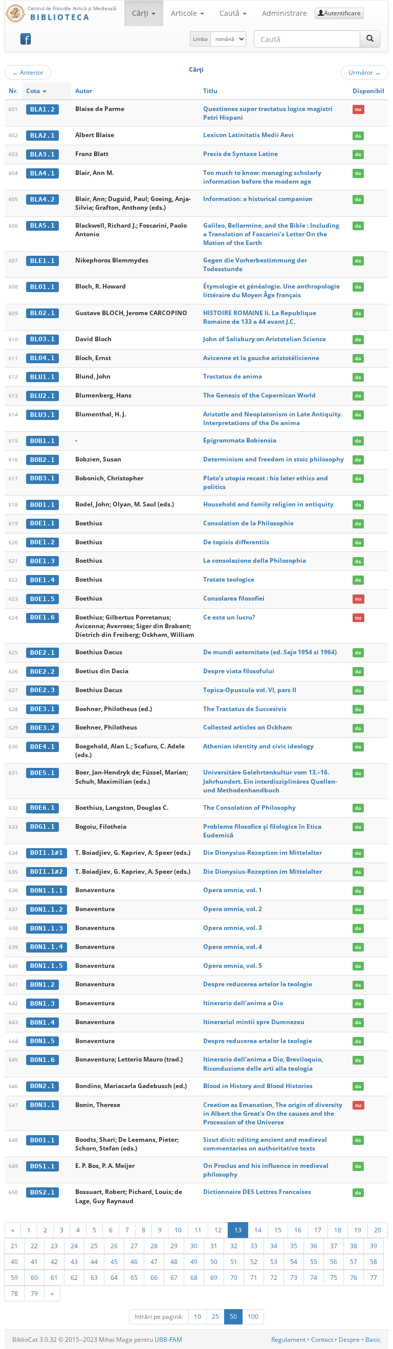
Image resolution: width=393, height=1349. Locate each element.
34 (273, 1246)
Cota (33, 90)
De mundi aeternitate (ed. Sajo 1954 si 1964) (270, 652)
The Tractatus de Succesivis (245, 708)
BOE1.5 (42, 599)
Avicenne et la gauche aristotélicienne (261, 357)
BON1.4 (42, 1022)
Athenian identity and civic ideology (258, 746)
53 (273, 1261)
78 (14, 1293)
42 (54, 1261)
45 (114, 1261)
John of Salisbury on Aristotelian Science (264, 339)
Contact (322, 1339)
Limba (200, 38)
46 (134, 1261)
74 (313, 1277)
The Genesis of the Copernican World (259, 395)
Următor (364, 72)
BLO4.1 (42, 358)
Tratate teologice (228, 579)
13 (238, 1230)
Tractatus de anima (232, 376)
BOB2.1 (42, 459)
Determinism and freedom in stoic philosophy (273, 459)
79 (34, 1293)
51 (233, 1261)
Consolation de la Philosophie (248, 523)
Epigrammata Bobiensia (239, 440)
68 (194, 1277)
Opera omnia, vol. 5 (232, 965)
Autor (83, 90)
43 (74, 1261)
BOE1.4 (42, 580)
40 (14, 1261)
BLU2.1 (42, 396)
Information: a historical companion (258, 198)
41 (34, 1261)
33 (253, 1246)
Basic (373, 1339)
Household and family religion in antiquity (268, 504)
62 (74, 1277)
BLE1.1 (42, 260)
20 (377, 1230)
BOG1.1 (42, 826)
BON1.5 (42, 1041)
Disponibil (368, 90)
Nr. (13, 90)
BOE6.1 (42, 807)
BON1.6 (42, 1060)
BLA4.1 (42, 173)
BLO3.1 (42, 339)
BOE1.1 (42, 523)
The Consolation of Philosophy (249, 807)
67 (174, 1277)
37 (333, 1246)
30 (194, 1246)
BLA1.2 (42, 109)
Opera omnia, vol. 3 (232, 927)
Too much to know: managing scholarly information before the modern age (262, 177)
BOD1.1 (42, 504)
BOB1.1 (42, 441)
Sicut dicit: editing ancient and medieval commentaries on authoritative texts (265, 1144)
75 (333, 1277)
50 (213, 1261)
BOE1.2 (42, 542)
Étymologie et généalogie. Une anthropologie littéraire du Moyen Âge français (271, 290)
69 (213, 1277)
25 (94, 1246)
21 (14, 1246)
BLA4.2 (42, 199)
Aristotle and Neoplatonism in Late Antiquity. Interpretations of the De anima (272, 418)
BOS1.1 (42, 1166)
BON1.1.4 (46, 946)
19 (357, 1230)
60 (34, 1277)
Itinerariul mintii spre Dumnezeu (253, 1022)
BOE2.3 (42, 690)
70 (233, 1277)
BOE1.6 (42, 617)
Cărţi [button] (141, 13)
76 (353, 1277)
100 (253, 1316)
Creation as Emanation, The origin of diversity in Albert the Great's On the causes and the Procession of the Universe (272, 1113)
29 (174, 1246)
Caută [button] (231, 13)
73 (293, 1277)
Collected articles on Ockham (247, 727)
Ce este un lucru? (229, 617)
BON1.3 (42, 1003)
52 (253, 1261)
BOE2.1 (42, 652)
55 (313, 1261)
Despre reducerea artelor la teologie (257, 984)
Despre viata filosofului (238, 671)
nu (358, 109)
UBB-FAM (168, 1339)
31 (213, 1246)
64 (114, 1277)
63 (94, 1277)
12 (218, 1230)
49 (194, 1261)
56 (333, 1261)
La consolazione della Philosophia (254, 560)
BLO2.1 (42, 313)
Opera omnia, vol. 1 (232, 890)
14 (257, 1230)
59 (14, 1277)
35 (293, 1246)
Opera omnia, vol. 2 (232, 908)
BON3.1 (42, 1105)
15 (277, 1230)
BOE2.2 (42, 671)
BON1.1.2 (46, 909)
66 (154, 1277)
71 (253, 1277)
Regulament (288, 1339)
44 (94, 1261)
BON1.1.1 (46, 890)
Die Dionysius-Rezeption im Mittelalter (262, 852)
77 (373, 1277)
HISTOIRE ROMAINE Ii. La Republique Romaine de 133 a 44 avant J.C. (259, 317)
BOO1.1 (42, 1140)
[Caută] (370, 39)
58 (373, 1261)
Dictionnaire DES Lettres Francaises (257, 1191)
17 (317, 1230)
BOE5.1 (42, 773)
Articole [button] (185, 13)
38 (353, 1246)
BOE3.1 (42, 709)
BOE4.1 (42, 746)
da (358, 135)
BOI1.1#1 (46, 852)
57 (353, 1261)
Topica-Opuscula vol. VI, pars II (249, 689)
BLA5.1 (42, 225)
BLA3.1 (42, 154)
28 (154, 1246)
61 (54, 1277)
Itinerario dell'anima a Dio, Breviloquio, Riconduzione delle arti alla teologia (263, 1063)
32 (233, 1246)
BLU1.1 (42, 377)
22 (34, 1246)
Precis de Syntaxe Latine (240, 153)
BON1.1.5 (46, 965)
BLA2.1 (42, 135)
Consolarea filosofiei (234, 598)
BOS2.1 (42, 1192)
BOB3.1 (42, 478)
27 (134, 1246)
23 (54, 1246)
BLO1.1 (42, 287)
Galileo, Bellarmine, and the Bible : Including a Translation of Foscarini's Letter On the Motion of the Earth (271, 234)
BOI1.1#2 (46, 871)
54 (293, 1261)
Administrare (284, 13)
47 (154, 1261)
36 (313, 1246)
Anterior (27, 72)
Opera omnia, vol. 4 (232, 946)
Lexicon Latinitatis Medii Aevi (248, 134)
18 (337, 1230)
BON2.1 (42, 1086)
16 (297, 1230)
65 (134, 1277)
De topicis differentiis (236, 542)
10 (178, 1230)
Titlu (210, 90)
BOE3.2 (42, 728)
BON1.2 (42, 984)
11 (198, 1230)
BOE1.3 (42, 561)
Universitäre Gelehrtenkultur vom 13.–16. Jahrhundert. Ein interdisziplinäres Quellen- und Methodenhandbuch (270, 781)
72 (273, 1277)
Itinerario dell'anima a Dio (243, 1003)
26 (114, 1246)
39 (373, 1246)
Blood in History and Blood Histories (258, 1085)
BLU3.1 (42, 414)
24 (74, 1246)
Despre (349, 1339)
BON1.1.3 (46, 928)
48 (174, 1261)
